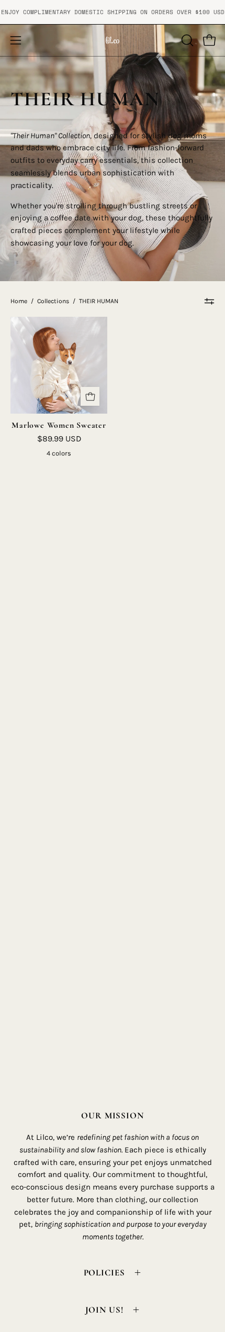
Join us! (104, 1309)
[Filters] (209, 301)
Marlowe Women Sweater (59, 425)
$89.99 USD (59, 439)
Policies (104, 1272)
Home (18, 301)
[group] (112, 12)
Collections (53, 301)
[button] (186, 40)
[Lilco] (112, 40)
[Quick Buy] (90, 396)
